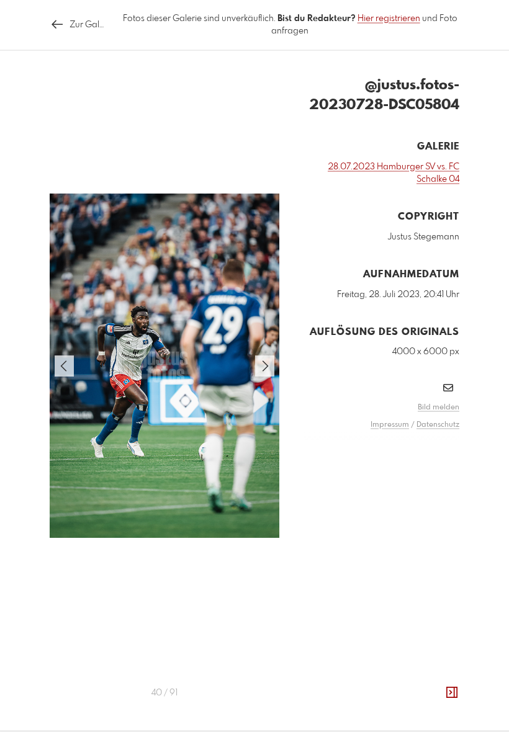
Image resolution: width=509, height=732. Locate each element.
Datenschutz (438, 425)
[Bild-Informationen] (451, 693)
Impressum (390, 425)
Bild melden (438, 407)
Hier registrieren (389, 18)
